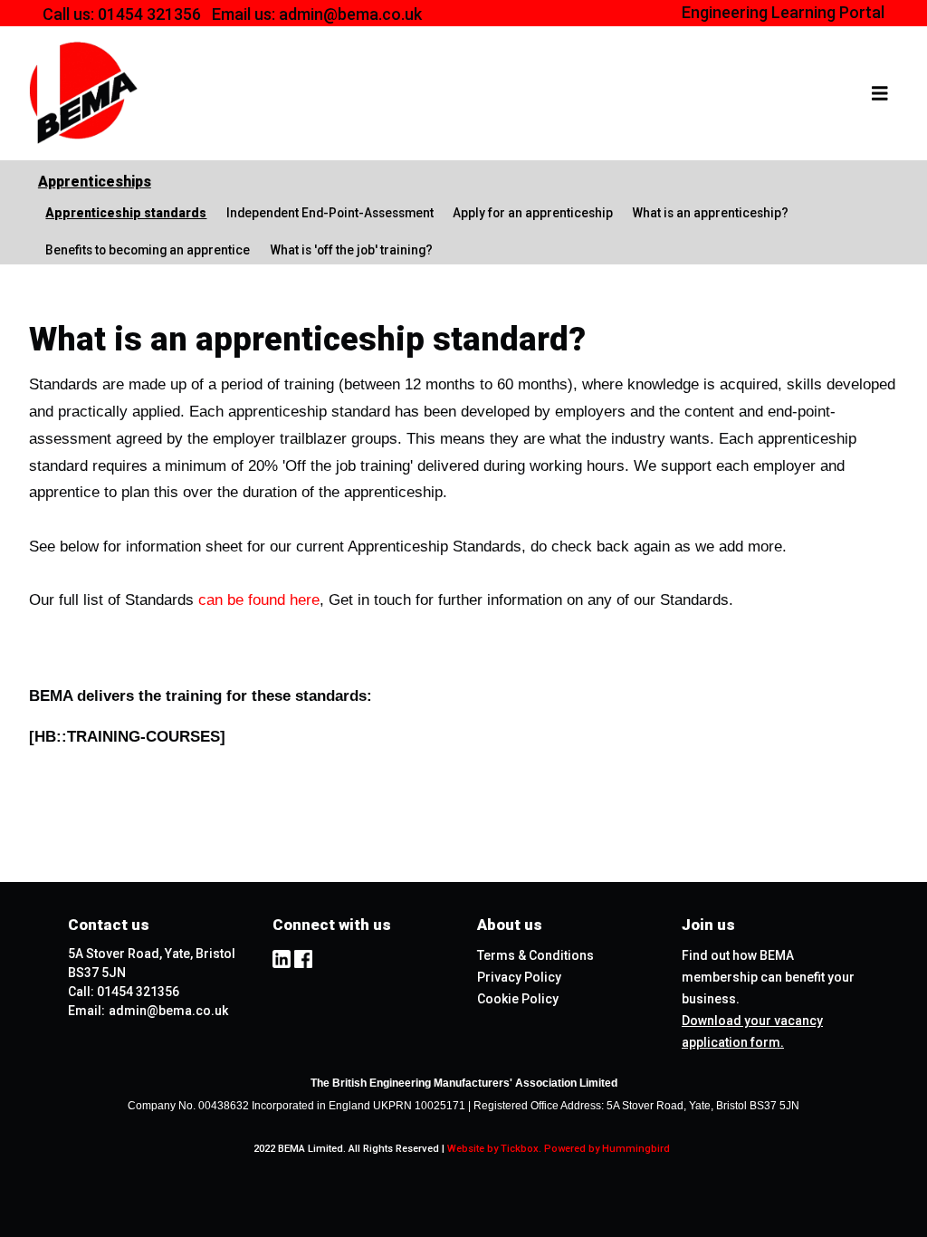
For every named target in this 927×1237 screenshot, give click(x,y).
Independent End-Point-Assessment (330, 213)
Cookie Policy (518, 999)
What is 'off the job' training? (351, 250)
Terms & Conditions (535, 955)
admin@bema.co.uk (350, 14)
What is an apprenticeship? (710, 213)
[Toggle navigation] (880, 94)
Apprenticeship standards (125, 213)
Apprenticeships (94, 181)
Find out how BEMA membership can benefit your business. (768, 977)
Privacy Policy (519, 977)
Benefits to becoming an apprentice (147, 250)
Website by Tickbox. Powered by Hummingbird (558, 1149)
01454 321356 (149, 14)
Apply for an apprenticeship (533, 213)
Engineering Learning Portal (783, 12)
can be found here (259, 600)
